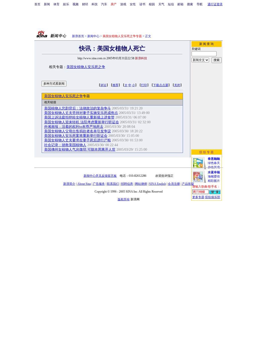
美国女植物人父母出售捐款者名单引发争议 (77, 131)
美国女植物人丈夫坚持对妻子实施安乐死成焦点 (81, 113)
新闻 (47, 4)
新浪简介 (69, 184)
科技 (95, 4)
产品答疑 (188, 184)
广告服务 (99, 184)
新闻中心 (93, 36)
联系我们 (113, 184)
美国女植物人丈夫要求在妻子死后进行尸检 (77, 140)
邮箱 (180, 4)
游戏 (123, 4)
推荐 (115, 85)
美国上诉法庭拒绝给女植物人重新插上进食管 (79, 117)
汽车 (104, 4)
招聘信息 (127, 184)
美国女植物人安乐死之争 (86, 67)
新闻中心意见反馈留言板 (100, 176)
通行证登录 (215, 4)
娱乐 (66, 4)
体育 (56, 4)
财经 (85, 4)
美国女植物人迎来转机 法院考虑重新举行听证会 (81, 122)
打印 (144, 85)
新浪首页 (78, 36)
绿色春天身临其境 (214, 163)
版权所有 (124, 199)
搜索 (190, 4)
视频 (76, 4)
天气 (161, 4)
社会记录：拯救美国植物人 (65, 145)
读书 (142, 4)
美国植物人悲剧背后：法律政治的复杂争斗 (77, 108)
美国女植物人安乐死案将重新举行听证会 (75, 136)
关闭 (177, 85)
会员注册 (174, 184)
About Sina (84, 184)
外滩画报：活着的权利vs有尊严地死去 (73, 127)
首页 (37, 4)
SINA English (157, 184)
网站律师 (141, 184)
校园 (152, 4)
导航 (200, 4)
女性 (133, 4)
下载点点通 (160, 85)
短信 (171, 4)
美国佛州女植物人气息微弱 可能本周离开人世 (79, 149)
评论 (103, 85)
